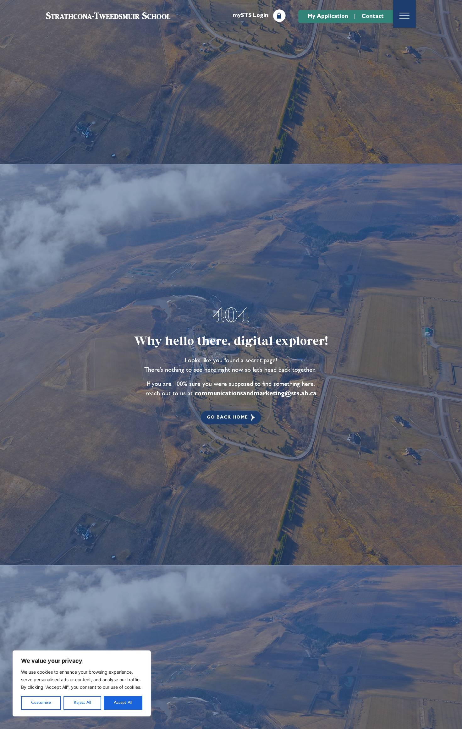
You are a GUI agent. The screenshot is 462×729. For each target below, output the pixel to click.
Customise (41, 702)
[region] (82, 683)
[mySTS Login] (279, 15)
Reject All (82, 702)
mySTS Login (250, 15)
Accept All (123, 702)
